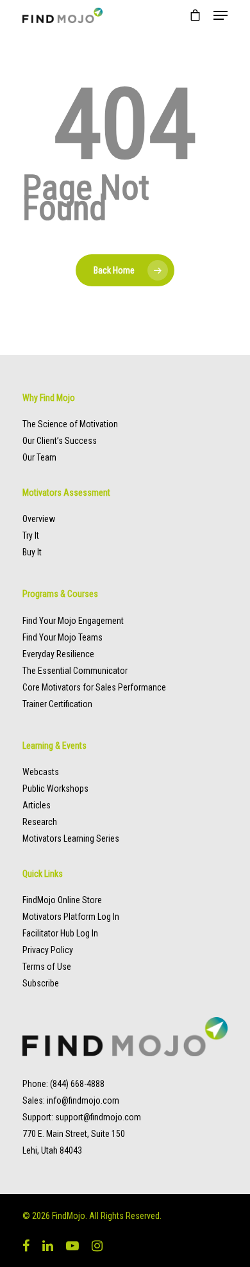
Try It (30, 535)
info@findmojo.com (83, 1100)
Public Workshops (55, 788)
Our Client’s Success (59, 441)
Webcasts (40, 772)
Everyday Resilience (58, 654)
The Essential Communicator (75, 671)
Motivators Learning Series (70, 838)
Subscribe (40, 983)
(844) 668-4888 (77, 1084)
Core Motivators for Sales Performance (94, 687)
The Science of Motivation (70, 424)
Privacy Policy (47, 950)
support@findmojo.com (98, 1117)
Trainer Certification (57, 704)
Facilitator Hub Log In (60, 933)
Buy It (32, 552)
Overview (38, 519)
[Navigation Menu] (220, 15)
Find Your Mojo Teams (62, 637)
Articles (36, 805)
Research (39, 822)
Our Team (39, 457)
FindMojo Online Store (62, 900)
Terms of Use (46, 966)
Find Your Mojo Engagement (73, 621)
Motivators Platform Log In (70, 916)
